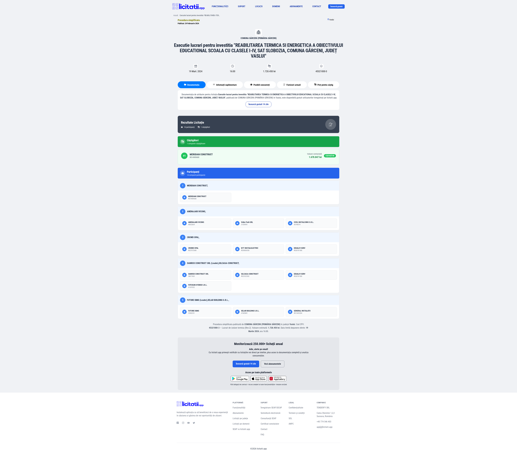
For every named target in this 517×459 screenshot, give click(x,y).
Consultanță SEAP (268, 418)
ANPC (291, 424)
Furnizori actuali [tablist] (293, 85)
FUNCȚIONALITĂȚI (220, 6)
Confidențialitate (296, 407)
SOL (290, 418)
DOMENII (276, 6)
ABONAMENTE (296, 6)
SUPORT (241, 6)
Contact (264, 429)
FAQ (262, 434)
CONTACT (316, 6)
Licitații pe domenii (241, 424)
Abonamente (238, 413)
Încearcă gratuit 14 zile (259, 104)
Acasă (175, 15)
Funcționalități (239, 407)
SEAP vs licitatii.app (241, 429)
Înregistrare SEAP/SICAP (271, 407)
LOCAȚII (258, 6)
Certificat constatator (270, 424)
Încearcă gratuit (336, 6)
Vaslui (331, 20)
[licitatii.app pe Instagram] (183, 423)
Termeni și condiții (297, 413)
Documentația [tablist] (193, 85)
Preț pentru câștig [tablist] (325, 85)
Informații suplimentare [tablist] (226, 85)
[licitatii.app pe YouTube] (188, 423)
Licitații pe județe (240, 418)
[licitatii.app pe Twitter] (194, 423)
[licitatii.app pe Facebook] (178, 423)
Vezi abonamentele (272, 364)
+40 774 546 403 (324, 421)
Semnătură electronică (270, 413)
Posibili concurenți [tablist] (261, 85)
